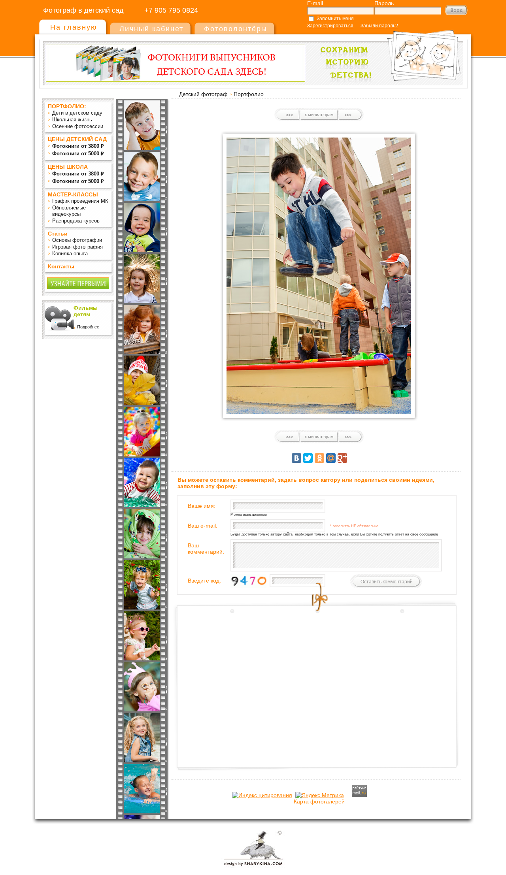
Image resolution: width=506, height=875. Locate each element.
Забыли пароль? (379, 25)
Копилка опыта (70, 253)
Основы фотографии (77, 240)
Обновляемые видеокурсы (69, 211)
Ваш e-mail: (202, 525)
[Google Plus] (342, 458)
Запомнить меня (335, 18)
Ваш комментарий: (206, 548)
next (350, 115)
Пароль (384, 3)
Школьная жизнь (72, 120)
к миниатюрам (319, 114)
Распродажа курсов (76, 221)
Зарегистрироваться (330, 25)
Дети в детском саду (77, 113)
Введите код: (204, 580)
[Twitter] (308, 458)
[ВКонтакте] (296, 458)
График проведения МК (80, 201)
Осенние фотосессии (77, 126)
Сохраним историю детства (388, 52)
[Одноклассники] (319, 458)
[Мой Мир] (331, 458)
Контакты (61, 266)
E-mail (315, 3)
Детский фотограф (203, 94)
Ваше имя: (201, 506)
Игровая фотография (77, 247)
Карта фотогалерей (319, 801)
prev (288, 115)
